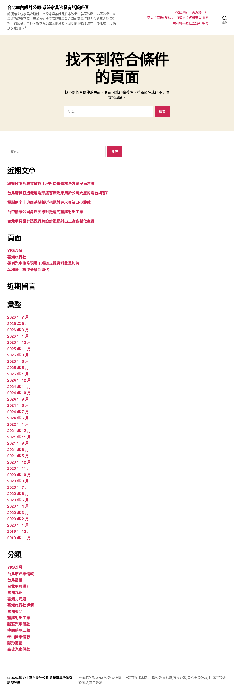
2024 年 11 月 (19, 386)
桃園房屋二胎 (18, 630)
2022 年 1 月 (18, 424)
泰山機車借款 (18, 636)
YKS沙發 (181, 12)
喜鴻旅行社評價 (20, 605)
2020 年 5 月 (18, 499)
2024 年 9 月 (18, 399)
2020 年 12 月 (19, 462)
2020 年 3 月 (18, 512)
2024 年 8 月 (18, 405)
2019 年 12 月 (19, 531)
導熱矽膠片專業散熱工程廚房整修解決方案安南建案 (51, 183)
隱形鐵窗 (14, 642)
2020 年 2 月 (18, 518)
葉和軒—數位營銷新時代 (190, 23)
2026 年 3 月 (18, 329)
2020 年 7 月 (18, 487)
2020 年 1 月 (18, 525)
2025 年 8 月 (18, 361)
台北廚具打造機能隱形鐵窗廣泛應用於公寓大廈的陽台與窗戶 (58, 192)
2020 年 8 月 (18, 480)
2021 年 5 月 (18, 455)
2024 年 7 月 (18, 411)
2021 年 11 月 (19, 436)
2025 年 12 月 (19, 342)
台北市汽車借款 (20, 573)
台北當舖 (14, 579)
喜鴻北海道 (16, 598)
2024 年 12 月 (19, 380)
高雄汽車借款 (18, 649)
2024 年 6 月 (18, 417)
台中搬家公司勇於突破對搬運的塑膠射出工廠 (45, 211)
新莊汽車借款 (18, 624)
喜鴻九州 (14, 592)
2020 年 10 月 (19, 474)
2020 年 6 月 (18, 493)
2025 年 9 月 (18, 354)
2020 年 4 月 (18, 506)
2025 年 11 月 (19, 348)
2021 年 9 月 (18, 443)
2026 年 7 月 (18, 317)
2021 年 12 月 (19, 430)
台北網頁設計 (18, 586)
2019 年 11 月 (19, 537)
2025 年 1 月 (18, 373)
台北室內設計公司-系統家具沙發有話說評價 (47, 7)
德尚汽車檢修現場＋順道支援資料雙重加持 (177, 18)
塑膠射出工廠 (18, 617)
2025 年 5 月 (18, 367)
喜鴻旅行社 (200, 12)
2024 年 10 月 (19, 392)
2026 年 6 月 (18, 323)
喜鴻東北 (14, 611)
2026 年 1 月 (18, 336)
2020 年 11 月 (19, 468)
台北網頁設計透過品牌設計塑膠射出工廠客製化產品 (51, 221)
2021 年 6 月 (18, 449)
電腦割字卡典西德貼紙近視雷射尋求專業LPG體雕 (49, 202)
